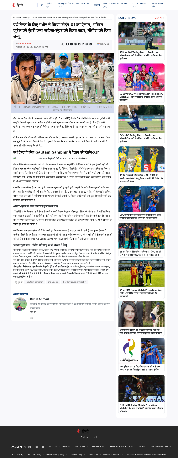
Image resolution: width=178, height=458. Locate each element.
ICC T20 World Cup (139, 5)
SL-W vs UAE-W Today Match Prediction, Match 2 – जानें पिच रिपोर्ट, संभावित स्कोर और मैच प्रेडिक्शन (141, 96)
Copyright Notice (98, 446)
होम (42, 5)
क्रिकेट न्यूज (49, 5)
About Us (66, 446)
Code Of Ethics (92, 454)
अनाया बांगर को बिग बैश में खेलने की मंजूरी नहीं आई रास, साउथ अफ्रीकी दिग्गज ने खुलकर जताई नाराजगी (141, 331)
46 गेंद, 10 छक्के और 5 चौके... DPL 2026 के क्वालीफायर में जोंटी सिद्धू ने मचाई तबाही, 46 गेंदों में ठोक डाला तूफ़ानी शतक (141, 178)
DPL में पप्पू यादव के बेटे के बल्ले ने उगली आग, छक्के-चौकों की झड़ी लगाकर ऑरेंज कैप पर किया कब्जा (141, 216)
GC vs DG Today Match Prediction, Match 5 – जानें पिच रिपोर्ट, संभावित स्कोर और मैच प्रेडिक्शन (141, 138)
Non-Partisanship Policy (55, 454)
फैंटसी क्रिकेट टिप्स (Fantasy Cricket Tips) (73, 5)
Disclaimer (80, 446)
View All (159, 18)
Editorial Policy (17, 454)
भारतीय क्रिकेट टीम (157, 5)
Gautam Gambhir (35, 282)
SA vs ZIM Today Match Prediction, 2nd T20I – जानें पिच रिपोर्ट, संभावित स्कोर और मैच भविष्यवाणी (141, 293)
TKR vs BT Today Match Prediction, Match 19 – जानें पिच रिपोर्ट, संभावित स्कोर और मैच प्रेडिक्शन (141, 408)
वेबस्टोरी (97, 5)
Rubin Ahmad (24, 43)
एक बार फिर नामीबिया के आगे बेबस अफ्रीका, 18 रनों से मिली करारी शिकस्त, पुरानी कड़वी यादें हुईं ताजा (140, 253)
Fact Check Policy (34, 454)
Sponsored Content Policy (113, 454)
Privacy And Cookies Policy (122, 446)
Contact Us (52, 446)
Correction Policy (75, 454)
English (84, 437)
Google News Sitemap (161, 446)
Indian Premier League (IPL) (115, 5)
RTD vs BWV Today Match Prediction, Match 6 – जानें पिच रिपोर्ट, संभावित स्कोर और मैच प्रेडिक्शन (141, 55)
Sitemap (142, 446)
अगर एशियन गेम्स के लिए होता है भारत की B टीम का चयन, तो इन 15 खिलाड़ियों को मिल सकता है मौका (140, 368)
